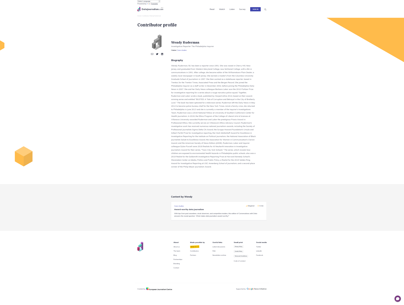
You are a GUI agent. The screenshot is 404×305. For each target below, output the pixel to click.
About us (176, 247)
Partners (193, 255)
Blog (175, 255)
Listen (232, 9)
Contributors (194, 251)
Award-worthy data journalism (189, 209)
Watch (222, 9)
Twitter (258, 247)
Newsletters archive (219, 255)
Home (139, 16)
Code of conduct (239, 261)
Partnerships (177, 259)
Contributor (145, 16)
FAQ (214, 251)
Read (212, 9)
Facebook (259, 255)
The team (176, 251)
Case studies (182, 50)
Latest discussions (219, 247)
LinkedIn (259, 251)
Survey (242, 9)
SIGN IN (255, 9)
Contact (176, 268)
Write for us (195, 247)
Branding (176, 264)
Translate (154, 4)
